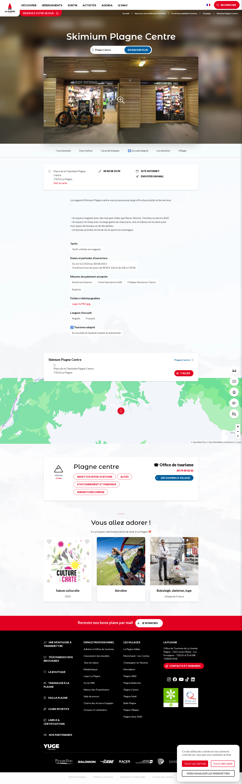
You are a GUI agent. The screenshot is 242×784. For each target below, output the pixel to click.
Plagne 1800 (129, 676)
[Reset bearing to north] (237, 436)
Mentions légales (77, 776)
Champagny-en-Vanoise (135, 662)
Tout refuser (222, 763)
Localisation (163, 150)
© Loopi (237, 442)
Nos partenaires (60, 734)
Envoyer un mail (152, 176)
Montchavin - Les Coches (136, 655)
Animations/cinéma (90, 492)
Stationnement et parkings (96, 484)
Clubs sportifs (58, 708)
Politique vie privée (103, 776)
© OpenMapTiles (198, 442)
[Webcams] (234, 392)
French (208, 5)
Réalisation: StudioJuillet (132, 776)
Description (86, 150)
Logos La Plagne (92, 676)
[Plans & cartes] (234, 381)
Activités (89, 5)
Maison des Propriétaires (96, 689)
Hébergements (52, 5)
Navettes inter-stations (94, 476)
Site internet (150, 171)
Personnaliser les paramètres (208, 773)
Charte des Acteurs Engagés (98, 703)
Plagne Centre (182, 360)
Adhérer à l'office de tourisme (99, 649)
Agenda (107, 5)
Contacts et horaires (185, 665)
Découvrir (28, 5)
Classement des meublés (96, 655)
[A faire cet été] (234, 370)
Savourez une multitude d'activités (150, 13)
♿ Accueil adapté (138, 150)
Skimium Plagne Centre (227, 13)
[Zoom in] (237, 426)
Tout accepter (195, 763)
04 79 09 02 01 (185, 470)
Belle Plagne (129, 703)
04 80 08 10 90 (111, 171)
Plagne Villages (131, 709)
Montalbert (129, 669)
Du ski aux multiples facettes (184, 13)
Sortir (72, 5)
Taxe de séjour (91, 662)
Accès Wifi (89, 682)
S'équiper (207, 13)
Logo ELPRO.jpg (81, 303)
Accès (125, 476)
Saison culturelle (68, 590)
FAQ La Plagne (58, 697)
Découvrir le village (175, 477)
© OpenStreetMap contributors (220, 442)
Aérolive (121, 590)
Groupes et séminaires (95, 709)
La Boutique (57, 671)
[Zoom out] (237, 431)
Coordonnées (63, 150)
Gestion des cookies (163, 776)
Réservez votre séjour (38, 13)
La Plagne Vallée (131, 649)
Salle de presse (91, 696)
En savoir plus (138, 49)
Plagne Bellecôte (132, 682)
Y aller (185, 373)
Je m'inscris (150, 623)
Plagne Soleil (129, 696)
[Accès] (234, 413)
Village (182, 150)
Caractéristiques (110, 150)
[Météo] (234, 403)
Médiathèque (90, 669)
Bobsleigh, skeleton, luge (174, 590)
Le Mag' (123, 5)
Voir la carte (60, 183)
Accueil (125, 13)
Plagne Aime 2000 (132, 716)
